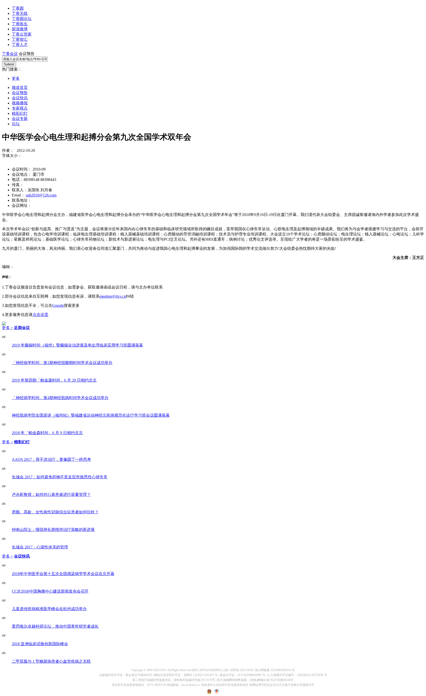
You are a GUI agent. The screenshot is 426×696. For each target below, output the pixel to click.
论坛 (16, 124)
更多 (16, 78)
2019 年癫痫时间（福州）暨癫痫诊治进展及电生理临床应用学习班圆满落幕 (77, 345)
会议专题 (20, 118)
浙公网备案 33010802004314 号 (275, 670)
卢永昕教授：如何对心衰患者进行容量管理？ (51, 494)
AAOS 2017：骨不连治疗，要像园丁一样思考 (51, 459)
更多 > (7, 328)
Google (58, 305)
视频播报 (20, 103)
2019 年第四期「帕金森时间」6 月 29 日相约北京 (54, 380)
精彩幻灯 (20, 113)
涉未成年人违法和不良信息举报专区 (224, 685)
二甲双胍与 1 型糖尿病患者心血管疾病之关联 (51, 661)
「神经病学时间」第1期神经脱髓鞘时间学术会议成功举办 (62, 363)
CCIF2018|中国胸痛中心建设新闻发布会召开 (50, 591)
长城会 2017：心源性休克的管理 (40, 547)
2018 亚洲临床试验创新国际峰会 (40, 644)
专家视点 (20, 108)
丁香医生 (20, 24)
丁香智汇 (20, 39)
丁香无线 (20, 13)
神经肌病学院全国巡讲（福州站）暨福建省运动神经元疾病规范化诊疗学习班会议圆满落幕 (91, 415)
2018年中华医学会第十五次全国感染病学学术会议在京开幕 (63, 574)
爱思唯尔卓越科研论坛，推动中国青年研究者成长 (55, 626)
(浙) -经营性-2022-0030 (238, 670)
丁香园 (18, 8)
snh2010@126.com (41, 195)
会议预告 (20, 93)
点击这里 (40, 314)
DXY (163, 670)
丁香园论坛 (22, 19)
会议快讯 (20, 98)
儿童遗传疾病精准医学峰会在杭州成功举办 (49, 609)
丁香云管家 (22, 34)
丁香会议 (10, 54)
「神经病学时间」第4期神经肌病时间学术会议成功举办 (60, 398)
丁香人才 (20, 44)
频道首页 (20, 87)
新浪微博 (20, 29)
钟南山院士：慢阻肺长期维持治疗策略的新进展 (53, 529)
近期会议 (22, 328)
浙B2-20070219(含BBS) (207, 670)
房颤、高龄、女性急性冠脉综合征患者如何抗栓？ (55, 512)
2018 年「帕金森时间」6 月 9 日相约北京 (47, 433)
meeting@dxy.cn (113, 296)
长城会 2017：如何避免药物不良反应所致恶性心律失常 (59, 477)
